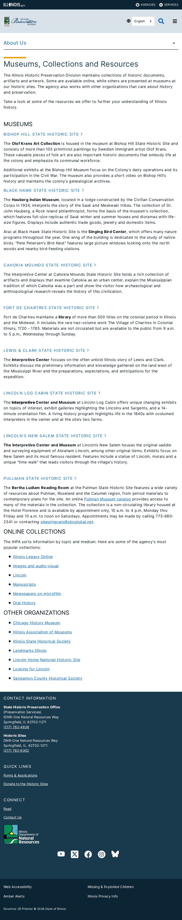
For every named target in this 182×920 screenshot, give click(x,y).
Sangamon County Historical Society (47, 678)
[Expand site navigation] (174, 21)
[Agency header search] (161, 21)
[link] (74, 855)
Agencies (148, 4)
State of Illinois (55, 909)
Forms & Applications (20, 775)
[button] (43, 134)
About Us (15, 43)
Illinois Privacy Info (103, 896)
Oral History (24, 602)
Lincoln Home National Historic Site (46, 659)
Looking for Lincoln (31, 669)
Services (171, 4)
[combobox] (143, 21)
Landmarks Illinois (30, 650)
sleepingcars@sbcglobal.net (67, 521)
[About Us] (172, 43)
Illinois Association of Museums (42, 632)
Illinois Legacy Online (33, 556)
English (139, 21)
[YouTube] (61, 855)
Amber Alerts (14, 896)
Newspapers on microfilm (37, 593)
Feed (7, 809)
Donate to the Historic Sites (26, 784)
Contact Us (13, 817)
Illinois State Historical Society (42, 641)
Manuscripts (24, 584)
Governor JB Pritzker (18, 909)
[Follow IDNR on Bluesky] (115, 855)
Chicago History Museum (36, 622)
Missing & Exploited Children (111, 887)
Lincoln (20, 575)
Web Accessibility (18, 887)
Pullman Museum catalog (107, 499)
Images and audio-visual (36, 565)
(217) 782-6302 (16, 750)
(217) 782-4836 (16, 727)
